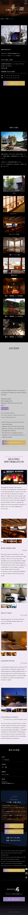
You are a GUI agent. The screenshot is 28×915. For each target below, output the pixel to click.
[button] (3, 528)
